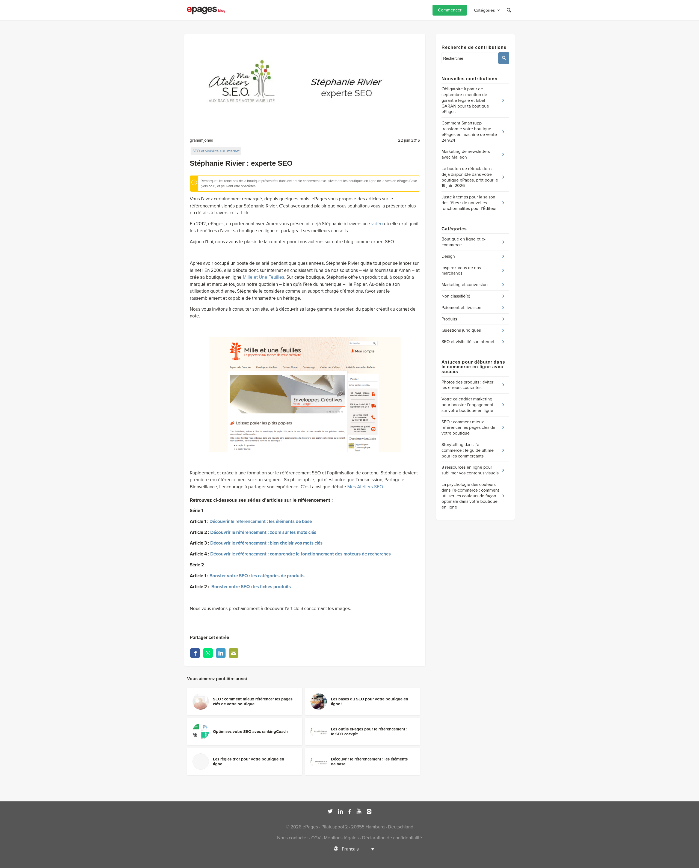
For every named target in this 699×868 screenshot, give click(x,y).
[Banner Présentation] (305, 82)
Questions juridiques (461, 330)
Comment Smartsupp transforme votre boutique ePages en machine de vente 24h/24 (469, 131)
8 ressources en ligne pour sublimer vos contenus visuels (470, 470)
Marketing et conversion (465, 284)
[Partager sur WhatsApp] (208, 653)
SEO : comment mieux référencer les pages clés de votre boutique (468, 427)
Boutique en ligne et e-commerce (463, 242)
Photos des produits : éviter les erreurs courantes (467, 385)
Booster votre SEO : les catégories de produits (256, 576)
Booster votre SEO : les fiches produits (251, 587)
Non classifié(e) (456, 296)
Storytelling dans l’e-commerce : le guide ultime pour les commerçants (468, 450)
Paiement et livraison (461, 307)
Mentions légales (341, 838)
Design (448, 256)
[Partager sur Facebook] (195, 653)
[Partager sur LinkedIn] (221, 653)
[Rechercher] (509, 10)
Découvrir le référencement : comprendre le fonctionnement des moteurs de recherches (300, 554)
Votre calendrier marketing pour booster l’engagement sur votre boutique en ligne (467, 404)
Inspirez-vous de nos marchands (461, 270)
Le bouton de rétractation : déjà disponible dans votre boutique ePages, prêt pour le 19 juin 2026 (470, 177)
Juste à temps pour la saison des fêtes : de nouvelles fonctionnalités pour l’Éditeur (469, 202)
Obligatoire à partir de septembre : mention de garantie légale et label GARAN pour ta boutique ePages (465, 100)
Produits (449, 319)
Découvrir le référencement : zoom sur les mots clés (263, 532)
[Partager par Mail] (233, 653)
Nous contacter (292, 838)
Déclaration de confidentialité (392, 838)
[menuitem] (449, 10)
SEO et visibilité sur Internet (215, 151)
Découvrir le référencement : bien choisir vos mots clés (266, 543)
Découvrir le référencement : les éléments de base (260, 521)
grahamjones (201, 140)
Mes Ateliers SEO (365, 487)
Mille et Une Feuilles (263, 277)
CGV (316, 838)
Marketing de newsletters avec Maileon (466, 154)
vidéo (377, 224)
